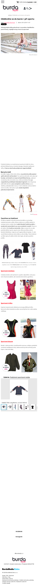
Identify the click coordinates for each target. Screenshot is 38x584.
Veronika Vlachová (9, 22)
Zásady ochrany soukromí (8, 581)
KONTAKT (6, 564)
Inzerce (11, 578)
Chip (9, 577)
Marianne (11, 575)
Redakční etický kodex (15, 564)
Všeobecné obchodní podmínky (10, 580)
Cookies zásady (6, 583)
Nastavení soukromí (21, 581)
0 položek (30, 2)
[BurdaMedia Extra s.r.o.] (10, 569)
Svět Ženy (4, 577)
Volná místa (5, 578)
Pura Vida (35, 214)
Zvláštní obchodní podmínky (26, 580)
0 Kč (35, 2)
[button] (35, 381)
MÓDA (10, 15)
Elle (7, 575)
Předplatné (24, 564)
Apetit (3, 575)
